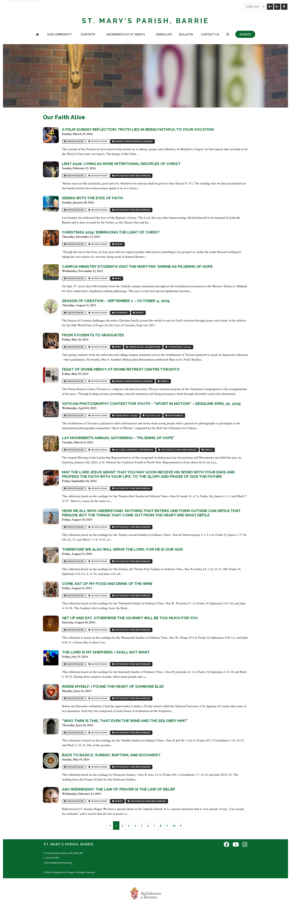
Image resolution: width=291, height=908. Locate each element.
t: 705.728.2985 (51, 857)
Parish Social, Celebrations (144, 347)
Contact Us (210, 34)
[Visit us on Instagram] (244, 845)
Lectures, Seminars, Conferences (133, 450)
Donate (245, 34)
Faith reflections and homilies (132, 176)
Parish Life (164, 34)
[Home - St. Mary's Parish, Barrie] (37, 35)
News (117, 279)
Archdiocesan (98, 141)
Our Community (59, 34)
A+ (270, 6)
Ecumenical (121, 313)
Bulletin (186, 34)
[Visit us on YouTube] (236, 845)
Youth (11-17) (152, 416)
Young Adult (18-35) (179, 347)
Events (164, 381)
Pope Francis (175, 416)
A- (277, 6)
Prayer (118, 244)
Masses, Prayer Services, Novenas (133, 141)
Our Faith (88, 34)
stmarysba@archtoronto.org (58, 862)
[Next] (181, 825)
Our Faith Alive (74, 141)
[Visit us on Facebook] (226, 845)
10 (174, 826)
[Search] (227, 35)
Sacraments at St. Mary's (125, 34)
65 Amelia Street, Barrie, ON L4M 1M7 (63, 853)
